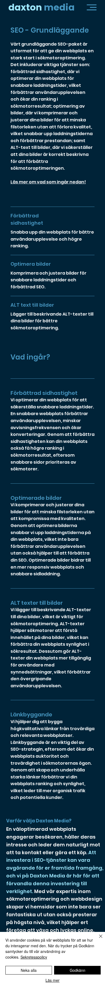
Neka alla (29, 970)
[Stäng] (97, 939)
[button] (92, 7)
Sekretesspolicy (33, 957)
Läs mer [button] (53, 980)
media (41, 7)
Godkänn (77, 970)
